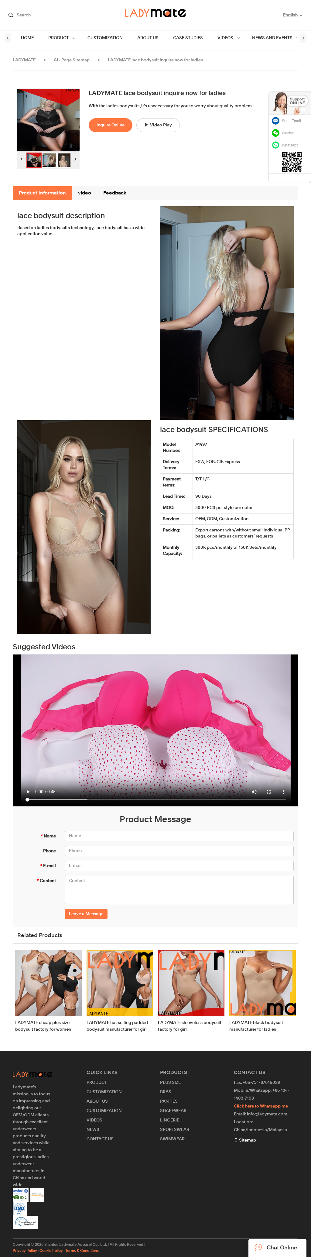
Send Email (291, 121)
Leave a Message (86, 914)
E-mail (48, 866)
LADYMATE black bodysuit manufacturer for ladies (256, 1026)
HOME (27, 38)
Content (46, 881)
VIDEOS (225, 38)
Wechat (288, 133)
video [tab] (84, 193)
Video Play (161, 125)
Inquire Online (111, 125)
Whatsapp (290, 145)
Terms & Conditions (82, 1251)
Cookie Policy (51, 1251)
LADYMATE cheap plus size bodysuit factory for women (43, 1026)
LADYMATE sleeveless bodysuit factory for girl (189, 1026)
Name (48, 836)
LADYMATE (24, 60)
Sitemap (247, 1140)
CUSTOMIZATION (105, 38)
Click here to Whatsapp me (261, 1106)
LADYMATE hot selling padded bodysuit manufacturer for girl (117, 1026)
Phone (49, 851)
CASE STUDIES (188, 38)
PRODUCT (58, 38)
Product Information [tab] (42, 193)
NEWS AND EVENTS (272, 38)
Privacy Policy (25, 1251)
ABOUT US (148, 38)
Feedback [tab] (114, 193)
